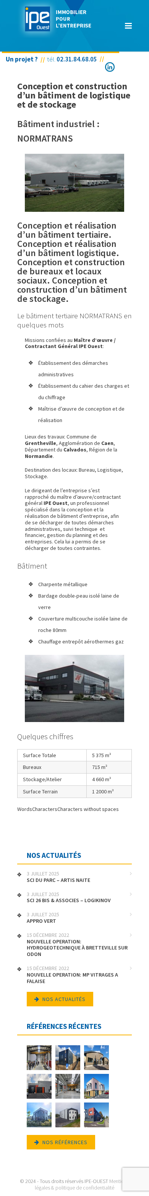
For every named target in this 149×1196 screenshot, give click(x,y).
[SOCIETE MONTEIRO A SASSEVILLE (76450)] (67, 1116)
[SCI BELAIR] (96, 1087)
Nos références (64, 1142)
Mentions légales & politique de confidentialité (82, 1184)
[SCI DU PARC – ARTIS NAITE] (39, 1058)
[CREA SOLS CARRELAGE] (39, 1116)
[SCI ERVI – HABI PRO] (39, 1087)
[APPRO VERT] (96, 1058)
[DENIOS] (67, 1087)
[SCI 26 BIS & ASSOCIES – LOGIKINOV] (67, 1058)
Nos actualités (64, 999)
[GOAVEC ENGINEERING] (96, 1116)
